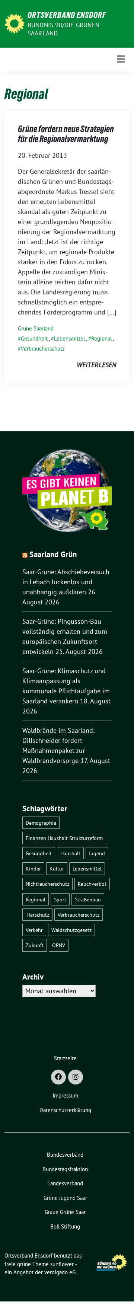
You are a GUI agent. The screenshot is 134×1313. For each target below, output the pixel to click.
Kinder (33, 868)
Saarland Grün (53, 554)
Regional (101, 338)
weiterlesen (96, 365)
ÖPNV (58, 945)
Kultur (57, 868)
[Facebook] (58, 1077)
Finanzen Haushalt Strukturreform (64, 837)
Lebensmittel (69, 338)
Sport (60, 899)
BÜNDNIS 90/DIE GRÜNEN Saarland (63, 29)
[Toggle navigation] (121, 59)
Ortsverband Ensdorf (67, 15)
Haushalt (70, 853)
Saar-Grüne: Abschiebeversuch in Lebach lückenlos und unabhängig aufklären (65, 582)
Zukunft (35, 945)
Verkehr (34, 929)
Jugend (97, 853)
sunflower (62, 1264)
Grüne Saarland (36, 328)
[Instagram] (75, 1077)
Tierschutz (37, 914)
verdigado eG (60, 1272)
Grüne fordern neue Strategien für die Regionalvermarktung (66, 134)
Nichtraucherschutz (47, 883)
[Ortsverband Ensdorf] (14, 23)
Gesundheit (34, 338)
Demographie (41, 822)
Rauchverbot (92, 883)
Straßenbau (88, 899)
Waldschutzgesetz (71, 929)
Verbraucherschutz (43, 348)
